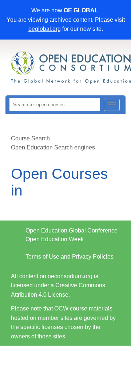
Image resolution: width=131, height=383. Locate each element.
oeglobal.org (44, 29)
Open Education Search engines (53, 147)
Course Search (30, 138)
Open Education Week (54, 239)
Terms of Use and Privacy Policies (69, 257)
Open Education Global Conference (71, 230)
